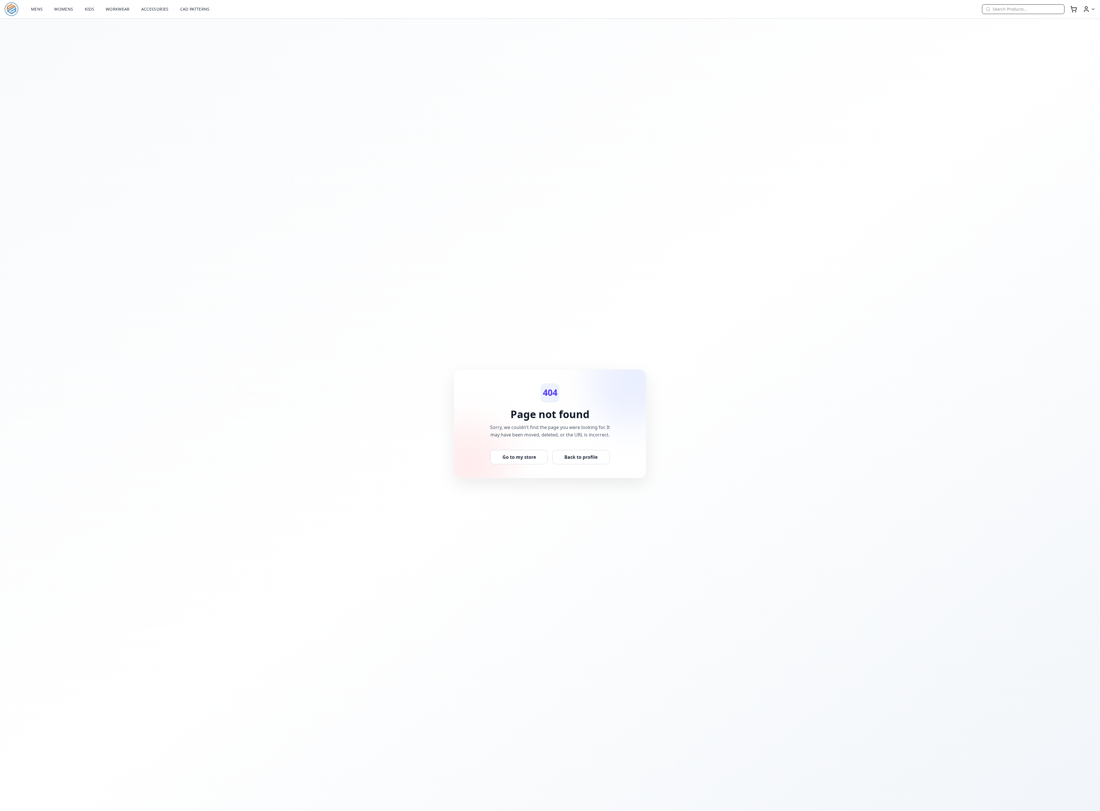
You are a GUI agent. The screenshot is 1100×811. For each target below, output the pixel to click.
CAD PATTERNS (195, 9)
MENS (37, 9)
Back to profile (581, 457)
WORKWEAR (118, 9)
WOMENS (63, 9)
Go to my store (519, 457)
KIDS (89, 9)
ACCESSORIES (155, 9)
